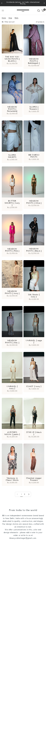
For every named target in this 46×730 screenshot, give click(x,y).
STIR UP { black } (34, 433)
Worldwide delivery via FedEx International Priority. (23, 3)
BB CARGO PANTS (33, 156)
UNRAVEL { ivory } (12, 387)
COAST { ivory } (34, 386)
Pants (16, 18)
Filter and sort (10, 22)
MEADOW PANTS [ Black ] (34, 250)
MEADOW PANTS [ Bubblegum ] (34, 61)
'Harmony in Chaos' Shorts (12, 479)
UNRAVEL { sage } (34, 341)
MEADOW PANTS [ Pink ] (12, 250)
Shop (10, 18)
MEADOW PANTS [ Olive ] (34, 202)
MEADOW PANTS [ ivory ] (12, 292)
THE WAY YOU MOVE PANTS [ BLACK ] (12, 59)
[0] (42, 10)
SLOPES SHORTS (12, 156)
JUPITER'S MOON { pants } (12, 433)
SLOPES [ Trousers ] (33, 108)
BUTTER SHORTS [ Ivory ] (12, 203)
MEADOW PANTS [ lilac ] (12, 341)
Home (4, 18)
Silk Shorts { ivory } (34, 296)
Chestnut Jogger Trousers (34, 479)
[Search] (39, 10)
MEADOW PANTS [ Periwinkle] (12, 109)
